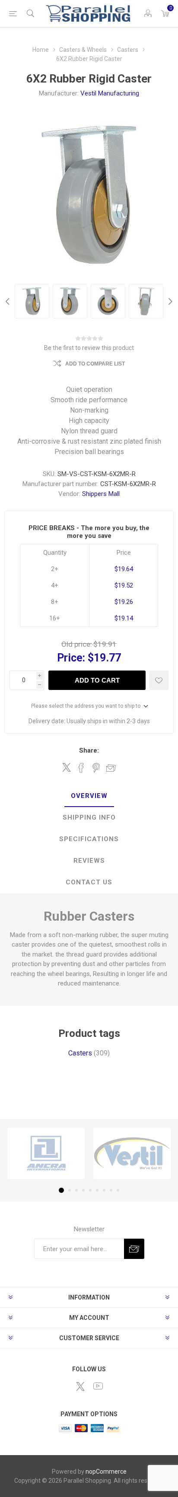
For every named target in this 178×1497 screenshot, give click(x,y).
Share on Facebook (81, 767)
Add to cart (97, 680)
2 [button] (69, 1190)
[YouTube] (98, 1386)
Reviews (89, 861)
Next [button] (169, 301)
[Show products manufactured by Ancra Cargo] (46, 1153)
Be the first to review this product (89, 347)
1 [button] (61, 1190)
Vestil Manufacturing (109, 93)
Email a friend (111, 767)
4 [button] (83, 1190)
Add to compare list (95, 364)
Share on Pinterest (96, 767)
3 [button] (76, 1190)
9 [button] (118, 1190)
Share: (89, 750)
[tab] (89, 796)
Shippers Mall (101, 494)
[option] (32, 301)
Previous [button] (8, 301)
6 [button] (97, 1190)
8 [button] (111, 1190)
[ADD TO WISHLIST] (158, 680)
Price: (71, 658)
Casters (80, 1053)
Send (134, 1249)
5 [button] (90, 1190)
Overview (89, 796)
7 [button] (104, 1190)
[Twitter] (80, 1386)
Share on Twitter (66, 767)
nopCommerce (106, 1471)
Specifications (89, 839)
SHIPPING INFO (89, 817)
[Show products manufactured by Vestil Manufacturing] (132, 1153)
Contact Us (89, 882)
